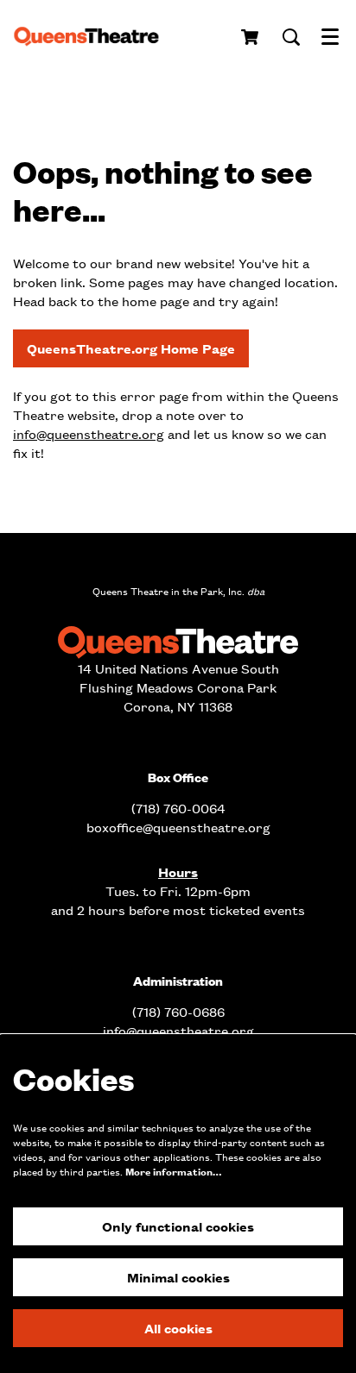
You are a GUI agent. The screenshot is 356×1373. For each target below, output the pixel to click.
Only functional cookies (178, 1226)
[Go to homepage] (92, 37)
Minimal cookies (178, 1277)
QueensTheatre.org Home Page (131, 348)
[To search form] (291, 37)
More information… (173, 1171)
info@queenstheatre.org (88, 433)
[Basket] (251, 37)
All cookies (178, 1328)
